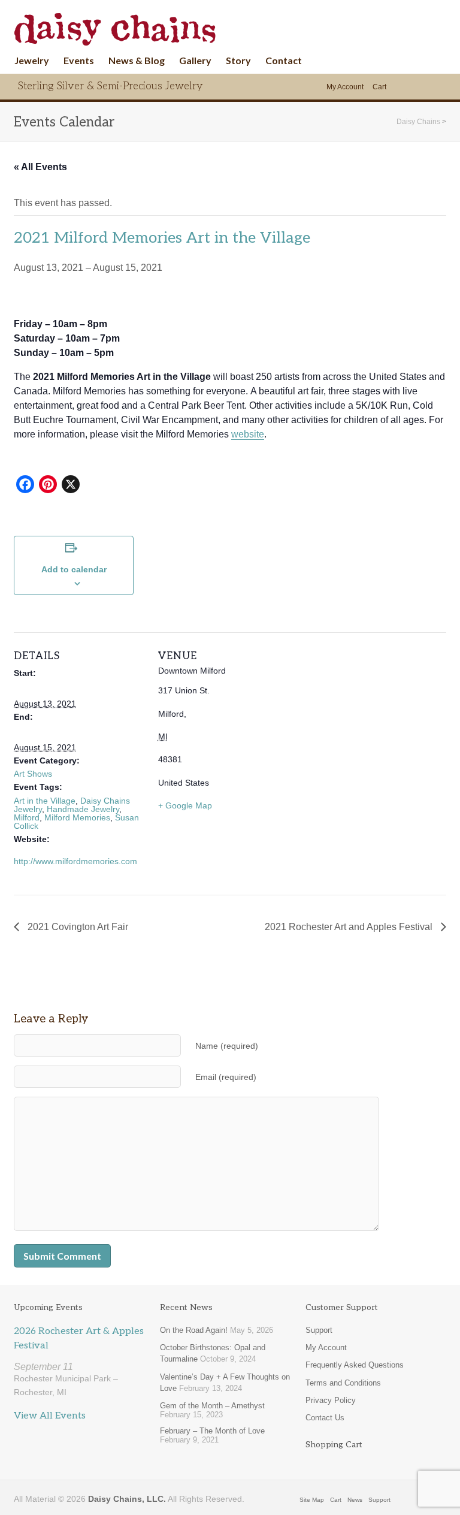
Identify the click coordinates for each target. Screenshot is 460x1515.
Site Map (311, 1499)
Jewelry (31, 60)
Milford (27, 817)
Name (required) (226, 1046)
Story (238, 60)
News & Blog (136, 60)
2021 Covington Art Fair (76, 927)
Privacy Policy (330, 1400)
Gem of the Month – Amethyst (212, 1405)
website (247, 434)
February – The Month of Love (212, 1430)
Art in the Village (44, 800)
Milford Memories (77, 817)
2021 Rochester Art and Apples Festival (350, 927)
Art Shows (33, 773)
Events (78, 60)
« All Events (40, 167)
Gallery (195, 60)
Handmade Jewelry (83, 809)
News (354, 1499)
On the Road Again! (194, 1330)
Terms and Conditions (343, 1382)
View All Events (50, 1416)
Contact (283, 60)
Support (318, 1330)
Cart (379, 87)
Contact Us (324, 1417)
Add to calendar (74, 569)
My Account (345, 87)
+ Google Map (185, 805)
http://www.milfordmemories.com (75, 861)
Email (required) (225, 1077)
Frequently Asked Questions (354, 1364)
